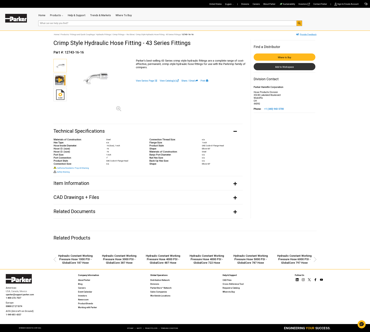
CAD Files (227, 280)
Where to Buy (284, 57)
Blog (80, 284)
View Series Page (145, 80)
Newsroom (83, 299)
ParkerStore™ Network (160, 288)
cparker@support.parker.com (20, 294)
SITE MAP (131, 328)
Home (41, 15)
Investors (303, 4)
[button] (230, 4)
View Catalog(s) (168, 80)
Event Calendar (85, 292)
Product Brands (85, 303)
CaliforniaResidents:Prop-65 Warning (73, 168)
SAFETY (140, 328)
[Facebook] (315, 280)
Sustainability (289, 4)
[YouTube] (321, 280)
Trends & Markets (100, 15)
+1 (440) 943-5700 (274, 109)
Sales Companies (158, 292)
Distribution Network (160, 280)
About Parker (269, 4)
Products (55, 15)
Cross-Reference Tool (233, 284)
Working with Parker (87, 307)
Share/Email (188, 80)
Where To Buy (123, 15)
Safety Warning (63, 172)
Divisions (245, 4)
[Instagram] (303, 280)
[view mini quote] (366, 4)
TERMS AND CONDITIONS (169, 328)
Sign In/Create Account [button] (348, 4)
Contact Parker (320, 4)
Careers (256, 4)
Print (202, 80)
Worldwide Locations (160, 296)
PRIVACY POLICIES (152, 328)
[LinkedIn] (297, 280)
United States (215, 4)
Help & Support (76, 15)
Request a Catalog (231, 288)
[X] (309, 280)
